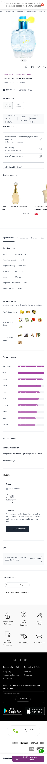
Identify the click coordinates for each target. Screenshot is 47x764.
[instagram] (14, 660)
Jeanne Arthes (31, 11)
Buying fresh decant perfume (16, 592)
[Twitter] (25, 660)
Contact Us (28, 675)
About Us (27, 672)
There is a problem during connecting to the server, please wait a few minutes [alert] (22, 5)
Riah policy (7, 672)
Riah (1, 11)
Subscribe (23, 699)
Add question (35, 559)
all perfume (10, 11)
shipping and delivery (11, 675)
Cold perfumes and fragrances (17, 585)
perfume (20, 11)
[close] (2, 2)
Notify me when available (30, 758)
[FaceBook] (20, 660)
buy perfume (7, 678)
